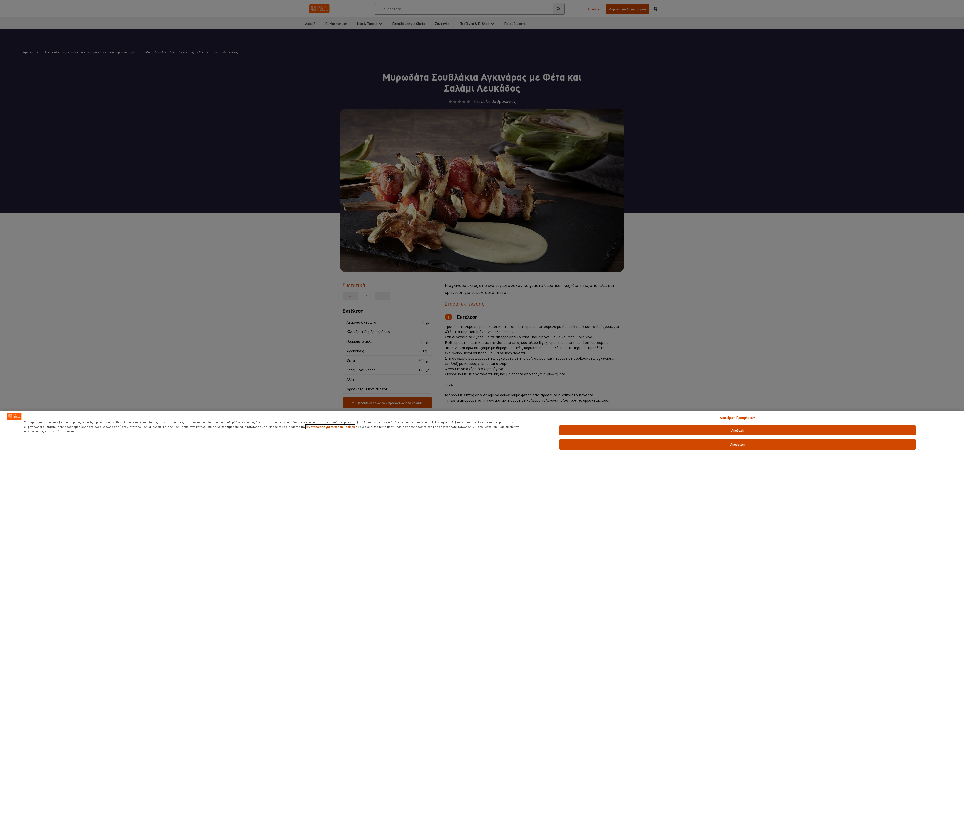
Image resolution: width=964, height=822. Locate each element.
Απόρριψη (737, 444)
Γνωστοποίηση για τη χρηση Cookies (330, 427)
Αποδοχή (737, 430)
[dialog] (482, 616)
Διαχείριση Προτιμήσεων (737, 417)
